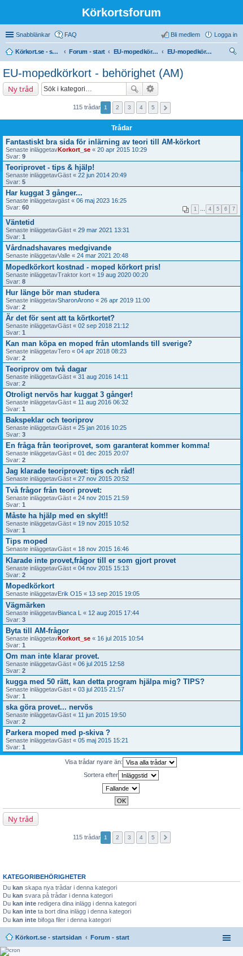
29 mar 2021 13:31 (103, 230)
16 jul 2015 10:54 (120, 638)
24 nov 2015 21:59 (103, 497)
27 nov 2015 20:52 (103, 478)
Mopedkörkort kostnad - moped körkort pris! (83, 267)
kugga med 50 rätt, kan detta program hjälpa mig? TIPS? (105, 681)
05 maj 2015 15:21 (103, 740)
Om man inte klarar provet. (52, 656)
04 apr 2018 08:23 (102, 351)
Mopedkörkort (30, 586)
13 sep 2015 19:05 (114, 593)
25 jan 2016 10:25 (102, 427)
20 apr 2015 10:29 (122, 149)
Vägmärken (25, 605)
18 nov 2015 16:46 (103, 548)
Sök (134, 89)
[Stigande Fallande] (121, 788)
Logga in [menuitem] (225, 34)
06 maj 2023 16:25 (101, 200)
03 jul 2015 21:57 (101, 689)
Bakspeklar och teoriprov (49, 420)
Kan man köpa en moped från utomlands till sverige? (99, 343)
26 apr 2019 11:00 (125, 300)
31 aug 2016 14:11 (103, 376)
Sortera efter (101, 774)
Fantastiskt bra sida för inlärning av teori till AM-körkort (103, 142)
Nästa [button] (165, 108)
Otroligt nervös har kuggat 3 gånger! (69, 394)
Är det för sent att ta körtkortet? (60, 318)
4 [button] (141, 107)
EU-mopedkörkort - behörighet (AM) (93, 73)
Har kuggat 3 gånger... (44, 193)
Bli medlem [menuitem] (185, 34)
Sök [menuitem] (234, 52)
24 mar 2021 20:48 (102, 255)
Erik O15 (70, 593)
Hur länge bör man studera (52, 292)
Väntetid (20, 222)
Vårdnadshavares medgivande (58, 248)
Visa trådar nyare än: (94, 761)
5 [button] (153, 107)
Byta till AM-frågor (37, 630)
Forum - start (109, 937)
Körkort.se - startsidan (48, 937)
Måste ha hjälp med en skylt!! (57, 515)
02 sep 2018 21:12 (103, 325)
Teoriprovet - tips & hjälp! (50, 167)
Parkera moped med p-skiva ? (58, 732)
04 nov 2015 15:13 (103, 568)
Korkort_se (74, 149)
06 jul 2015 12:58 (101, 663)
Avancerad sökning (150, 89)
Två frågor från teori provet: (54, 490)
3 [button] (129, 107)
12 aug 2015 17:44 (113, 612)
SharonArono (76, 300)
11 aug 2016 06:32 (103, 402)
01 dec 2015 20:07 (103, 453)
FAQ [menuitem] (70, 34)
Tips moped (26, 541)
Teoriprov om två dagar (46, 369)
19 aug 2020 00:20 (122, 274)
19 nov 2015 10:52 (103, 523)
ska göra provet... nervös (49, 707)
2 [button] (117, 107)
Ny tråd (20, 89)
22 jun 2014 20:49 (102, 175)
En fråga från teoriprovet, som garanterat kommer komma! (108, 445)
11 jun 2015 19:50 (102, 714)
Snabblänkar (33, 34)
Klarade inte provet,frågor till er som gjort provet (91, 560)
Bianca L (69, 612)
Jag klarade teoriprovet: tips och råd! (70, 471)
